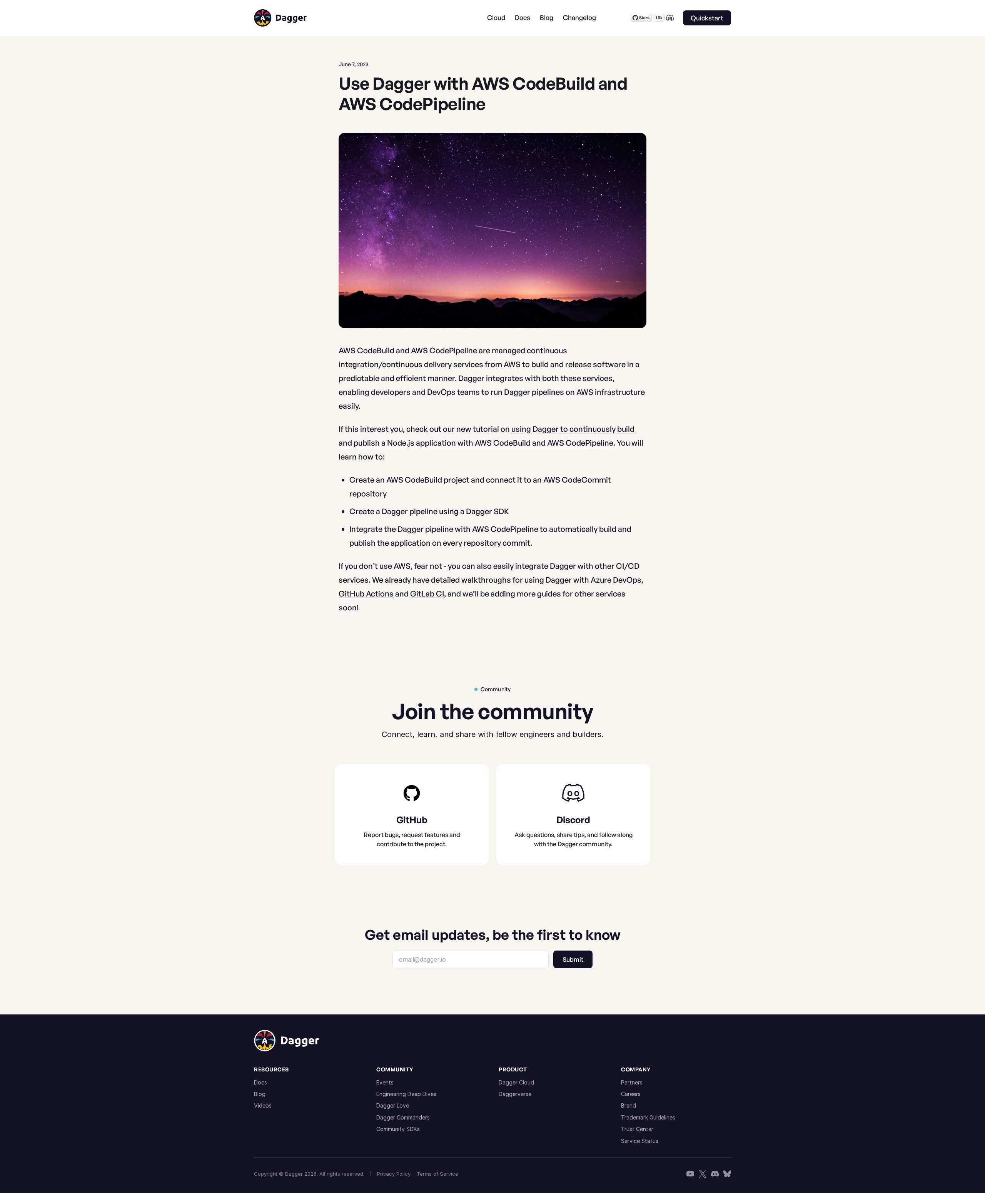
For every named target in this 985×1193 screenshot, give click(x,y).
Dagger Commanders (403, 1117)
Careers (631, 1094)
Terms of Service (437, 1174)
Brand (628, 1105)
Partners (632, 1082)
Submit (573, 959)
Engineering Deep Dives (406, 1094)
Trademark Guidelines (648, 1117)
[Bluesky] (727, 1174)
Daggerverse (515, 1094)
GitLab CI (427, 593)
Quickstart (707, 18)
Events (385, 1082)
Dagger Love (392, 1105)
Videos (263, 1105)
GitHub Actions (366, 593)
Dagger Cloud (516, 1082)
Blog (546, 17)
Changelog (579, 17)
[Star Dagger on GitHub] (647, 18)
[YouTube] (690, 1174)
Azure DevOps (616, 580)
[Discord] (670, 18)
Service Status (639, 1141)
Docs (522, 17)
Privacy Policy (394, 1174)
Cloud (496, 17)
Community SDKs (398, 1129)
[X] (702, 1174)
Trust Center (637, 1129)
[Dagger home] (280, 18)
